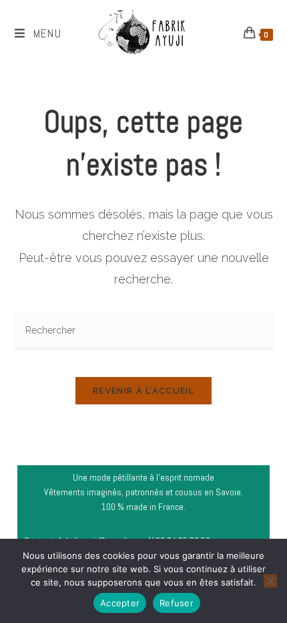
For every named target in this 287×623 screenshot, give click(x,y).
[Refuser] (270, 581)
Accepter (119, 603)
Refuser (177, 603)
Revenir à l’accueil (143, 391)
